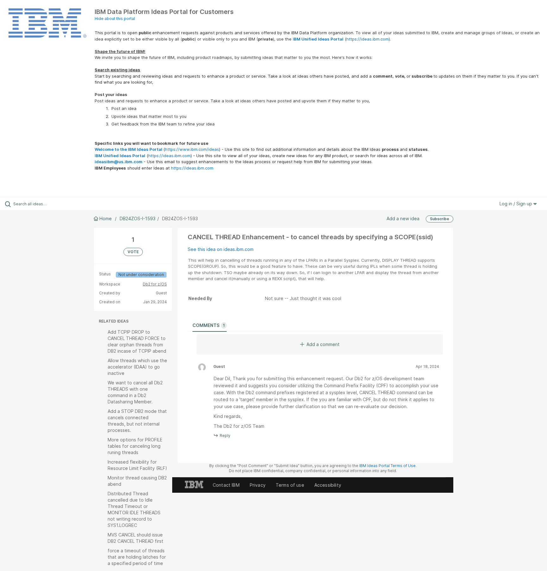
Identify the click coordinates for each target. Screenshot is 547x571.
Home (105, 218)
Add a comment (323, 344)
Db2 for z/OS (155, 284)
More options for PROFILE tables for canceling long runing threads (135, 446)
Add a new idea (403, 218)
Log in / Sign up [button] (516, 203)
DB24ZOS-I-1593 (137, 218)
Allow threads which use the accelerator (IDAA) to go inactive (137, 367)
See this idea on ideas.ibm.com (221, 249)
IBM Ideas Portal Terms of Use (387, 465)
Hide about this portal (115, 18)
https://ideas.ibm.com (367, 39)
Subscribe (439, 218)
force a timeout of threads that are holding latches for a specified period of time (137, 557)
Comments (208, 325)
